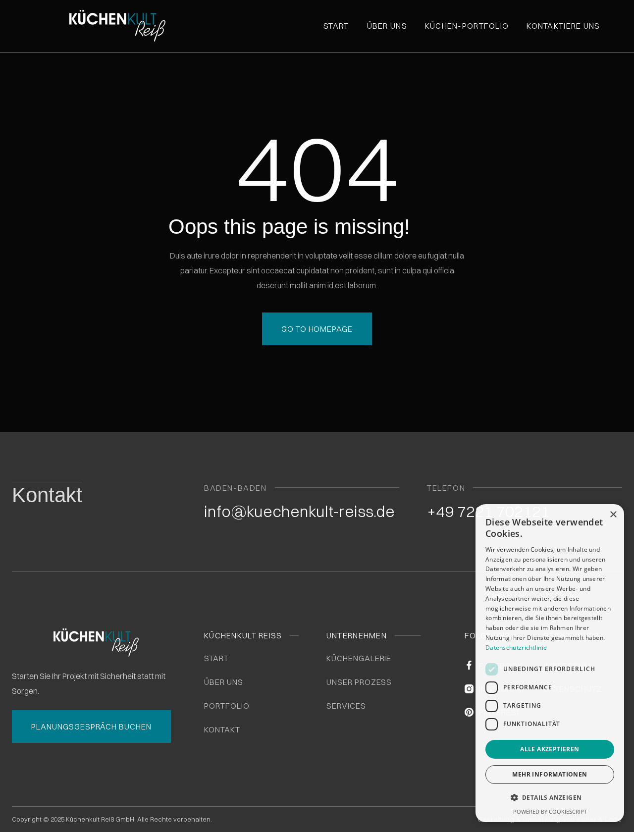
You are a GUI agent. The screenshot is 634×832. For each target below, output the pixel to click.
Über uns (387, 26)
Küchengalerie (358, 658)
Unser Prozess (359, 682)
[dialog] (550, 663)
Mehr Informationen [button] (549, 774)
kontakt (222, 729)
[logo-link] (141, 26)
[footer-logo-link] (96, 642)
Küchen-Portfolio (467, 26)
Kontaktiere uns (563, 26)
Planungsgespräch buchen (91, 726)
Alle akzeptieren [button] (549, 749)
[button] (549, 797)
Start (336, 26)
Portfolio (227, 706)
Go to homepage (317, 329)
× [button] (613, 515)
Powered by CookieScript (550, 811)
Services (346, 706)
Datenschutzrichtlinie (516, 647)
